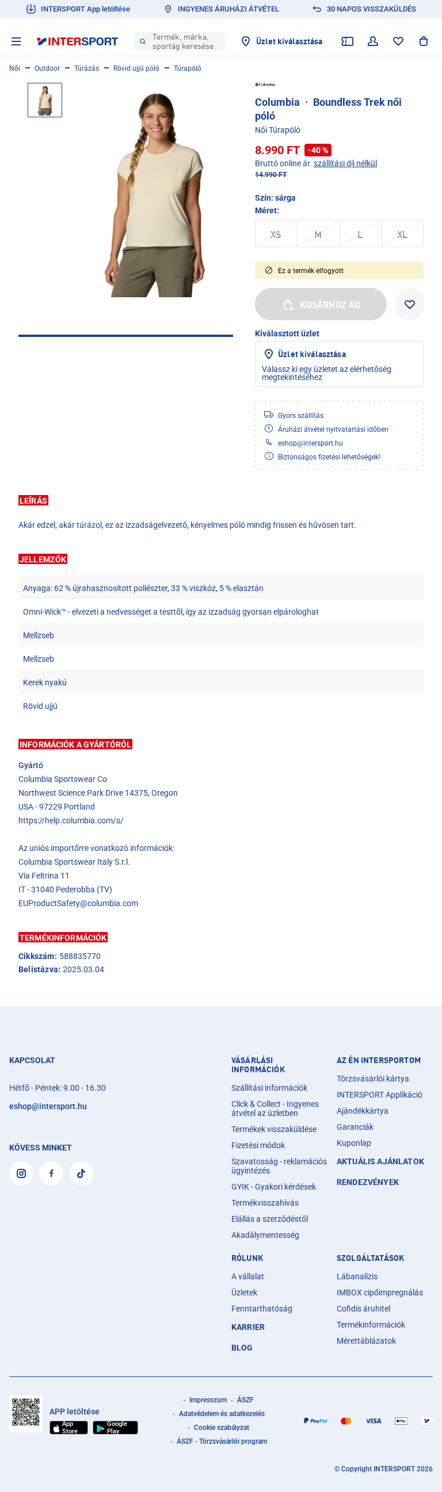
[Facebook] (51, 1173)
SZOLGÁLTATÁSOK (370, 1258)
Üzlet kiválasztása (312, 354)
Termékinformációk (371, 1324)
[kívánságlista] (398, 41)
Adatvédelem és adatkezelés (222, 1414)
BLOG (242, 1347)
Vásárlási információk (258, 1065)
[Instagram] (21, 1173)
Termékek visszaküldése (274, 1129)
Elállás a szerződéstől (269, 1218)
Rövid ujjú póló (136, 68)
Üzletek (244, 1292)
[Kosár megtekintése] (423, 41)
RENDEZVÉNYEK (368, 1182)
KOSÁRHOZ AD (330, 304)
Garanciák (355, 1127)
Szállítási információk (269, 1087)
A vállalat (247, 1276)
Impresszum (208, 1400)
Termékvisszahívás (265, 1202)
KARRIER (248, 1327)
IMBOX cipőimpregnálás (380, 1292)
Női (14, 68)
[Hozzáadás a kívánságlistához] (410, 304)
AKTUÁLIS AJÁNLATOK (380, 1161)
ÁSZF (245, 1400)
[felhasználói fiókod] (373, 41)
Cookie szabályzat (221, 1428)
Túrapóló (187, 68)
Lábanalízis (357, 1276)
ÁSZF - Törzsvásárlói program (222, 1441)
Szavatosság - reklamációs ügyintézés (279, 1166)
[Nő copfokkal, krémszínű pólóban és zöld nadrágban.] (154, 190)
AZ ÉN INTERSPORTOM (379, 1060)
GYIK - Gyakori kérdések (273, 1186)
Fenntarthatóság (261, 1308)
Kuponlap (354, 1143)
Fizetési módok (258, 1145)
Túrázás (86, 68)
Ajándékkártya (362, 1110)
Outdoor (47, 68)
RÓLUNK (247, 1258)
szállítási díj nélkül (345, 163)
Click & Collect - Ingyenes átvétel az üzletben (275, 1108)
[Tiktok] (81, 1173)
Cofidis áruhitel (363, 1308)
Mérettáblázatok (366, 1340)
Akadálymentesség (265, 1235)
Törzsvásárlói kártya (373, 1078)
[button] (221, 500)
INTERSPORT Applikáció (379, 1094)
